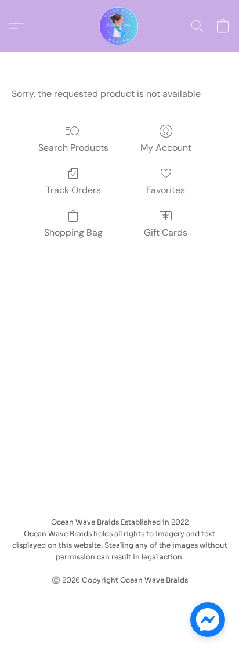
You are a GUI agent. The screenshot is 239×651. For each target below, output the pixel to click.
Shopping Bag (73, 232)
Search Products (73, 148)
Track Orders (73, 190)
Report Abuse (153, 600)
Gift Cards (165, 232)
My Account (165, 148)
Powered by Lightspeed (119, 619)
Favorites (165, 190)
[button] (119, 26)
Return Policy (84, 600)
